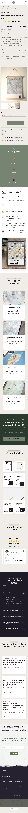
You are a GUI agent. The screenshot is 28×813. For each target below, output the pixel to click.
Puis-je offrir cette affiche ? (13, 629)
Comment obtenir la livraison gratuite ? (13, 622)
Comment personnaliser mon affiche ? (13, 593)
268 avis (16, 543)
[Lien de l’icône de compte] (21, 2)
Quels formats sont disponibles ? (13, 610)
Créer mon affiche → (14, 438)
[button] (11, 21)
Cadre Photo (10, 6)
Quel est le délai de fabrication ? (13, 616)
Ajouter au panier (15, 123)
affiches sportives (12, 35)
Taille (3, 112)
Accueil (4, 6)
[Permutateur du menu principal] (2, 2)
